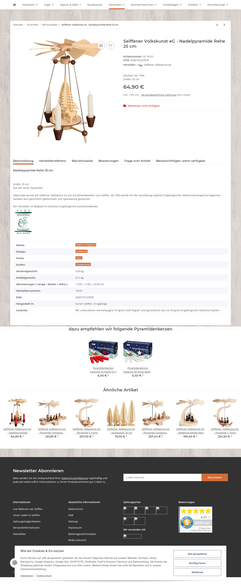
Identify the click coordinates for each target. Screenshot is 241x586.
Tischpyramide (83, 264)
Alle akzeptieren (197, 553)
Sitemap (73, 521)
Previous (9, 420)
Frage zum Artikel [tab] (137, 161)
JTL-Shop (222, 581)
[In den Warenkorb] (16, 37)
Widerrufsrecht (77, 540)
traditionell (81, 251)
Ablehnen (197, 572)
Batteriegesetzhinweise (82, 534)
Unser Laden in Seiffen (26, 515)
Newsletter (19, 534)
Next (232, 420)
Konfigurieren (197, 563)
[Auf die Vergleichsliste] (101, 45)
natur (79, 258)
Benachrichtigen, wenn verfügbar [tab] (181, 161)
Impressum (75, 527)
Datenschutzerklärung (75, 478)
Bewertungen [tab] (108, 161)
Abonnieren (215, 477)
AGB (70, 515)
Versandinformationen (26, 527)
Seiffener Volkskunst (85, 245)
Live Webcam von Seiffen (28, 509)
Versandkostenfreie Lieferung (159, 95)
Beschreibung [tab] (23, 161)
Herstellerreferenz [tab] (52, 161)
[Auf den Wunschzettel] (110, 45)
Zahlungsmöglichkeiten (27, 521)
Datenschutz (75, 509)
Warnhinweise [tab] (82, 161)
